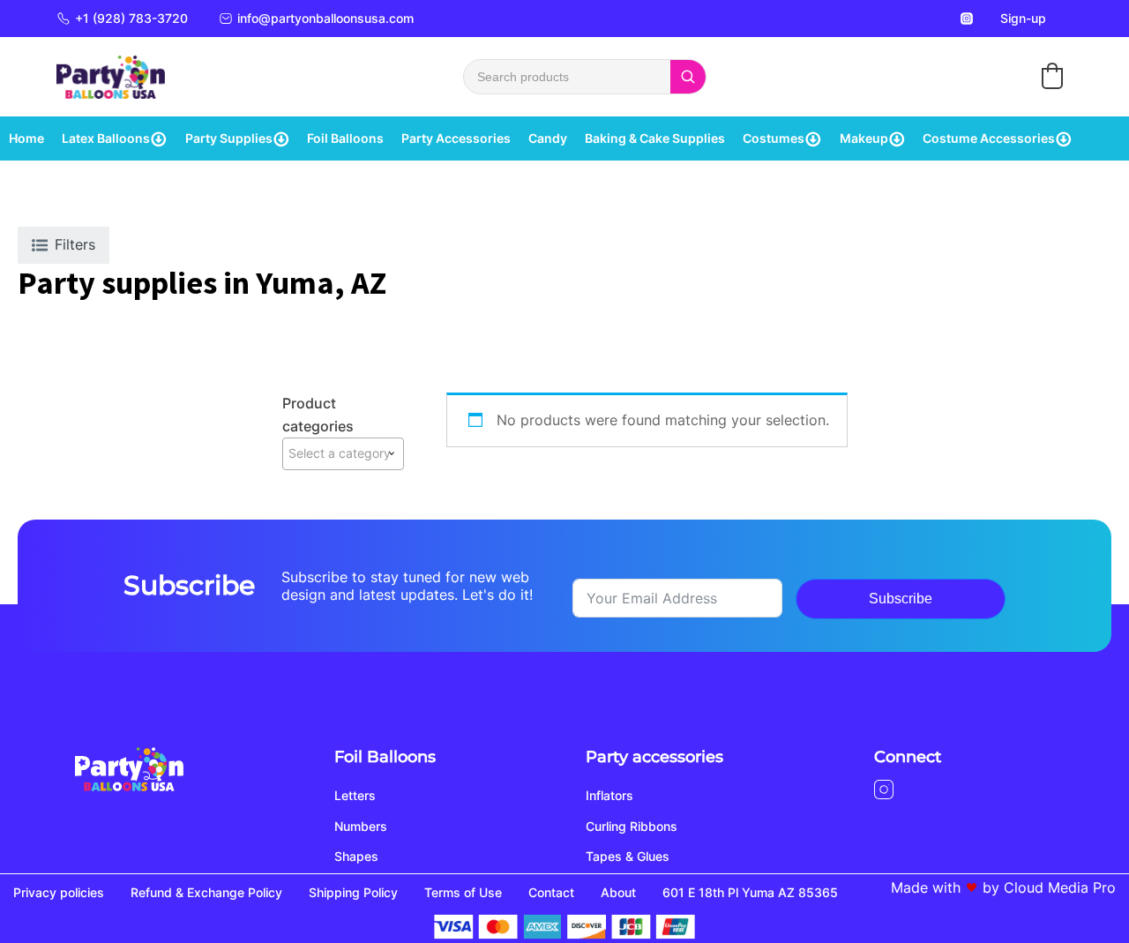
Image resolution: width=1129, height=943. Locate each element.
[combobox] (343, 453)
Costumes (773, 138)
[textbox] (343, 453)
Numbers (360, 826)
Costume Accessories (989, 138)
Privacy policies (58, 892)
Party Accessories (456, 138)
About (618, 892)
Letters (355, 795)
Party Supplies (229, 138)
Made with (926, 887)
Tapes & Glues (627, 856)
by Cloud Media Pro (1049, 887)
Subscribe (900, 598)
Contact (551, 892)
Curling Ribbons (631, 826)
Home (26, 138)
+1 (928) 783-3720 (131, 18)
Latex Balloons (106, 138)
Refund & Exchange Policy (206, 892)
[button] (1052, 76)
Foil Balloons (345, 138)
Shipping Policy (353, 892)
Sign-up (1023, 18)
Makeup (864, 138)
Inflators (609, 795)
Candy (547, 138)
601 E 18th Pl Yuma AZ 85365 (750, 892)
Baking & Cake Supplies (655, 138)
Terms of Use (463, 892)
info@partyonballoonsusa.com (325, 18)
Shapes (356, 856)
